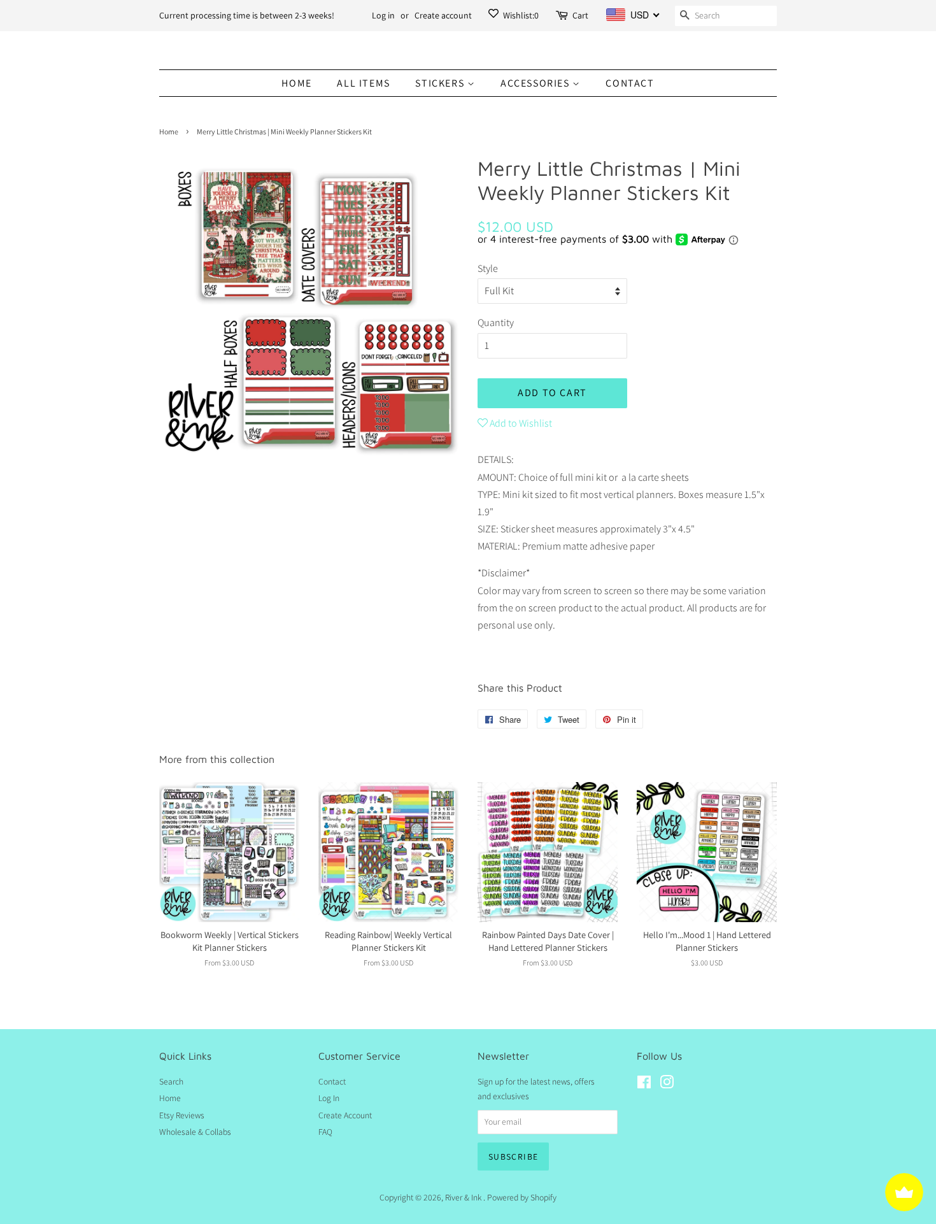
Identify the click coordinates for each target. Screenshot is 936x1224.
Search (171, 1081)
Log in (383, 15)
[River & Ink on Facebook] (644, 1084)
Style (488, 268)
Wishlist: (520, 15)
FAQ (325, 1131)
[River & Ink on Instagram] (667, 1084)
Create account (443, 15)
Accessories (536, 83)
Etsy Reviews (181, 1115)
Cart (580, 15)
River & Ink (464, 1197)
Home (296, 83)
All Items (363, 83)
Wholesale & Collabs (195, 1131)
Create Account (345, 1115)
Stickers (441, 83)
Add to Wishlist (520, 423)
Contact (630, 83)
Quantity (496, 322)
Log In (328, 1098)
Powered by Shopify (522, 1197)
